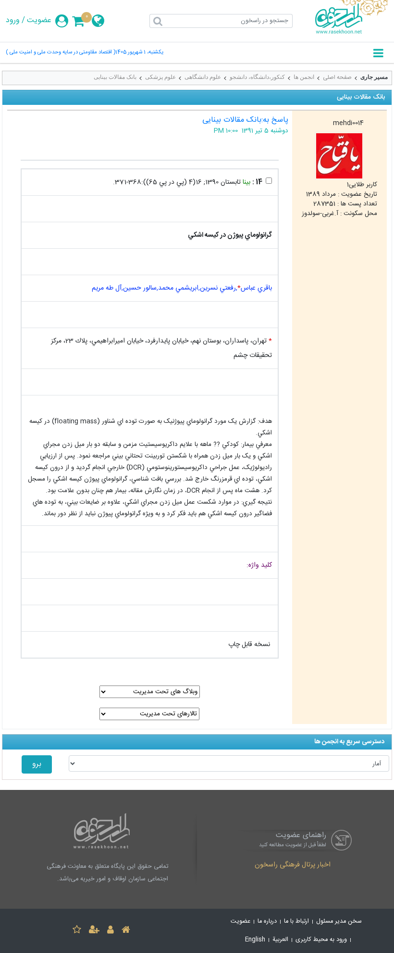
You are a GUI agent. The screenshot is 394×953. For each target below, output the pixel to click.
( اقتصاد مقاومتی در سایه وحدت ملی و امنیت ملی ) (60, 53)
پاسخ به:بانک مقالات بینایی (245, 120)
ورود (13, 20)
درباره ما (267, 921)
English (255, 940)
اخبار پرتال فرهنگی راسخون (293, 865)
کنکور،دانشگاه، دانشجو (257, 77)
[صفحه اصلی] (126, 931)
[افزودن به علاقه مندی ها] (77, 931)
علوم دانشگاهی (203, 77)
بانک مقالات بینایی (115, 77)
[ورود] (110, 931)
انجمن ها (304, 77)
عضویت (39, 20)
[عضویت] (94, 931)
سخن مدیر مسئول (339, 921)
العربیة (280, 940)
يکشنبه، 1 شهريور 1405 (139, 53)
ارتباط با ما (296, 921)
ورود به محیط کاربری (321, 940)
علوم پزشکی (160, 77)
